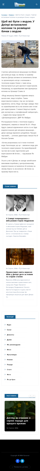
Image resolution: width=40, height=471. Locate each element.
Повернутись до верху (21, 467)
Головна (4, 15)
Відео (9, 325)
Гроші (9, 330)
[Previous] (30, 395)
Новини (11, 15)
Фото (9, 374)
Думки (9, 340)
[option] (20, 416)
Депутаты (10, 335)
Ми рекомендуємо (13, 345)
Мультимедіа (12, 355)
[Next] (33, 395)
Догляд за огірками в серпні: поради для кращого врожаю (19, 421)
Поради (10, 364)
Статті (9, 369)
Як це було (11, 379)
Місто (9, 350)
